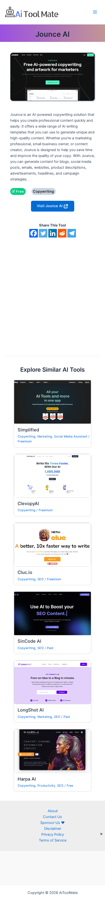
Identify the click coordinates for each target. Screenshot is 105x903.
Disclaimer (52, 828)
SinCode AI (29, 641)
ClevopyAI (28, 503)
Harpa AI (27, 779)
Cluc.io (25, 572)
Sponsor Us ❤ (52, 822)
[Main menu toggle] (95, 12)
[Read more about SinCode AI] (52, 613)
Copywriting (26, 436)
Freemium (25, 441)
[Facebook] (33, 233)
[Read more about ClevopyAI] (52, 475)
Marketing (44, 436)
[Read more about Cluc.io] (52, 544)
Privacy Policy (52, 834)
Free (70, 785)
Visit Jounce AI (50, 206)
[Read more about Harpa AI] (52, 751)
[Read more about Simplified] (52, 402)
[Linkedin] (52, 233)
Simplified (28, 429)
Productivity (46, 785)
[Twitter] (43, 233)
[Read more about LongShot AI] (52, 682)
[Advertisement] (52, 292)
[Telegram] (71, 233)
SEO (40, 579)
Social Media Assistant (70, 436)
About (53, 811)
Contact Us (52, 817)
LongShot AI (31, 710)
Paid (50, 648)
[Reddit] (62, 233)
